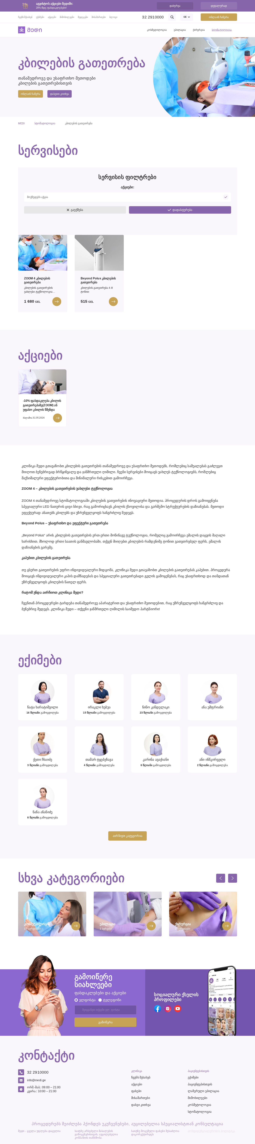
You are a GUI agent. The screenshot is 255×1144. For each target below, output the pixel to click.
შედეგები (83, 17)
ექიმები (40, 17)
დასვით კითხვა (59, 93)
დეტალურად (219, 5)
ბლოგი (113, 17)
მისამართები (99, 17)
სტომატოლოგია (222, 29)
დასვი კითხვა (141, 1104)
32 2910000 (153, 17)
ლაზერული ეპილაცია (203, 1091)
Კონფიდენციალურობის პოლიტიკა (211, 1131)
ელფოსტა (87, 1000)
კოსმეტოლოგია (157, 29)
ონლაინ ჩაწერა (219, 17)
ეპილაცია (180, 29)
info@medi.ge (36, 1080)
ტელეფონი (112, 1000)
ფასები (136, 1091)
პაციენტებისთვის (200, 1084)
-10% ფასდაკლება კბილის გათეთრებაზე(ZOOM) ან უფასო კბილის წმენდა (42, 405)
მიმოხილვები (67, 17)
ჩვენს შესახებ (25, 17)
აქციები (52, 17)
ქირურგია (199, 29)
